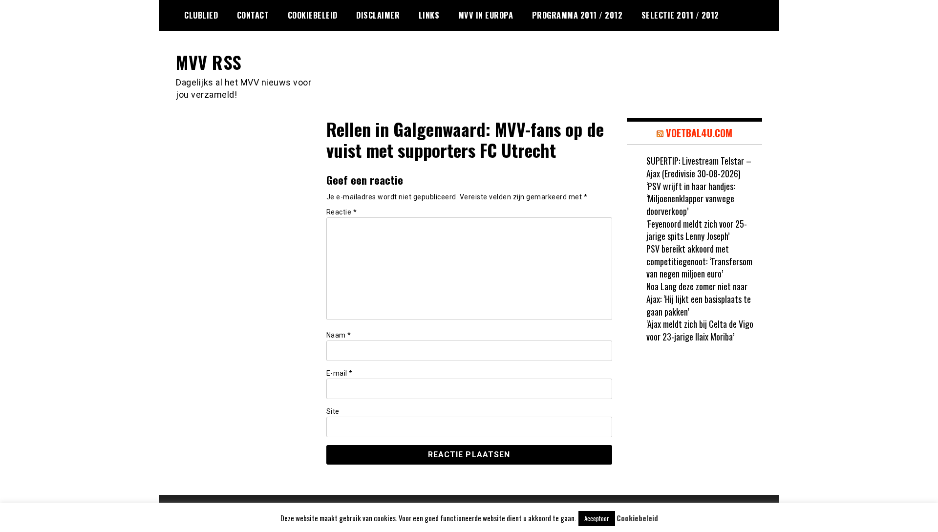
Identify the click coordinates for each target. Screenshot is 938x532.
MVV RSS (209, 62)
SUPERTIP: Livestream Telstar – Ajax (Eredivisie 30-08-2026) (698, 167)
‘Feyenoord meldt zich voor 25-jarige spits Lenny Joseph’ (696, 230)
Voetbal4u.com (699, 133)
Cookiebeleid (313, 15)
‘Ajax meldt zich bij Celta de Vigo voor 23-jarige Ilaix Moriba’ (699, 330)
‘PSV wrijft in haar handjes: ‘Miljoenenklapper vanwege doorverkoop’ (690, 198)
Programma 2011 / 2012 (577, 15)
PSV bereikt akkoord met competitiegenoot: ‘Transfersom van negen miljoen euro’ (699, 261)
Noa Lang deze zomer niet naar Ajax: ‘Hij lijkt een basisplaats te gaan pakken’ (698, 299)
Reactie (341, 212)
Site (333, 411)
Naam (338, 335)
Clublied (201, 15)
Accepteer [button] (596, 518)
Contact (253, 15)
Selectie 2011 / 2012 (680, 15)
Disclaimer (378, 15)
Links (429, 15)
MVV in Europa (485, 15)
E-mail (339, 373)
